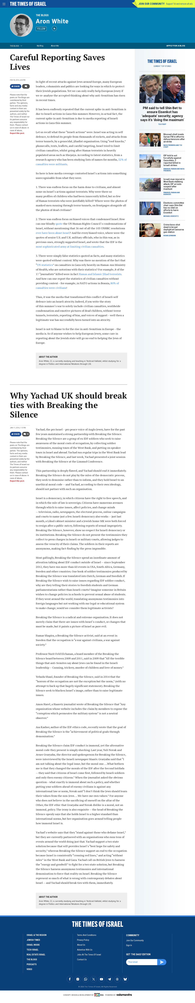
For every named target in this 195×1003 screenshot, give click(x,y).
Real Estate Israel (36, 954)
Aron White (52, 21)
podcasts (32, 964)
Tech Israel (32, 950)
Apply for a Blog (175, 46)
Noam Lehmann (169, 235)
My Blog (40, 46)
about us (81, 945)
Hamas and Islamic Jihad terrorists (100, 274)
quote (59, 223)
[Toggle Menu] (4, 4)
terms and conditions (86, 935)
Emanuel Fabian (169, 169)
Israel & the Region (36, 935)
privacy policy (83, 940)
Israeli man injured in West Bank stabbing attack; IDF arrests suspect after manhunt (174, 184)
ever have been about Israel (53, 233)
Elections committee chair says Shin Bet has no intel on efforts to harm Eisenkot (173, 208)
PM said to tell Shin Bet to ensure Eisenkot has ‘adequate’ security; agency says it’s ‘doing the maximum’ (162, 114)
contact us (82, 959)
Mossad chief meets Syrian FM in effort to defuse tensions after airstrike (174, 138)
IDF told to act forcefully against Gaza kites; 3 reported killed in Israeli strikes (172, 160)
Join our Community (151, 3)
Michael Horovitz (171, 216)
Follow (41, 28)
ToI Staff (162, 124)
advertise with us (84, 950)
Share (17, 86)
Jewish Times (33, 940)
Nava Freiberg (169, 145)
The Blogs (42, 15)
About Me (55, 46)
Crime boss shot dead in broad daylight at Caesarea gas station (173, 228)
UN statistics (45, 265)
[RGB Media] (99, 994)
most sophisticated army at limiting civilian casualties (70, 246)
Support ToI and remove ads (179, 4)
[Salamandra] (124, 995)
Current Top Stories (162, 66)
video (29, 969)
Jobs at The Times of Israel (89, 954)
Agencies (167, 194)
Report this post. (17, 133)
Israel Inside (33, 945)
